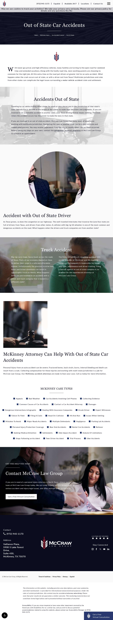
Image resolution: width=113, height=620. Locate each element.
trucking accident (88, 257)
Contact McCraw (34, 469)
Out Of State (70, 35)
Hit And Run (75, 415)
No (70, 10)
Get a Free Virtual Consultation (21, 496)
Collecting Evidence (91, 398)
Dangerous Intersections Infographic (20, 410)
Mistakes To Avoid (13, 421)
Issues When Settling (95, 415)
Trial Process (75, 438)
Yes (67, 10)
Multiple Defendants (61, 421)
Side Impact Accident (68, 432)
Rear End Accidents (58, 427)
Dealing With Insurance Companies (57, 410)
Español (57, 3)
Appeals (19, 398)
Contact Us (98, 3)
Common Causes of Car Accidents (33, 404)
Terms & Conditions (44, 577)
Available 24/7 (71, 3)
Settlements (47, 432)
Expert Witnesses (103, 410)
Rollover (99, 427)
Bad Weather (34, 398)
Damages (92, 404)
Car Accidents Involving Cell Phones (61, 398)
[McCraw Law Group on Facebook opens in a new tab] (96, 549)
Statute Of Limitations (92, 432)
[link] (42, 3)
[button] (5, 615)
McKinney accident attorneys (38, 373)
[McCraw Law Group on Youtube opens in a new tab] (104, 549)
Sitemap (65, 577)
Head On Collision (56, 415)
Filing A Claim (36, 415)
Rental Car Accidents (81, 427)
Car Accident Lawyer (58, 35)
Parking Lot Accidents (100, 421)
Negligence (81, 421)
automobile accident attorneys (67, 130)
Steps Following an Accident (28, 438)
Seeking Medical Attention (25, 432)
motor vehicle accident (73, 80)
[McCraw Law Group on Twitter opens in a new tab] (100, 549)
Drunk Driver (84, 410)
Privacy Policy (57, 577)
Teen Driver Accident (55, 438)
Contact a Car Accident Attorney (68, 404)
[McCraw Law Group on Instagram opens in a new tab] (92, 549)
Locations (85, 3)
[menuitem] (92, 549)
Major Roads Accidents (37, 421)
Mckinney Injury (45, 35)
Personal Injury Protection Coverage (28, 427)
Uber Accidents (93, 438)
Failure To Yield (17, 415)
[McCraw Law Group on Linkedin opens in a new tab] (108, 549)
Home (36, 35)
